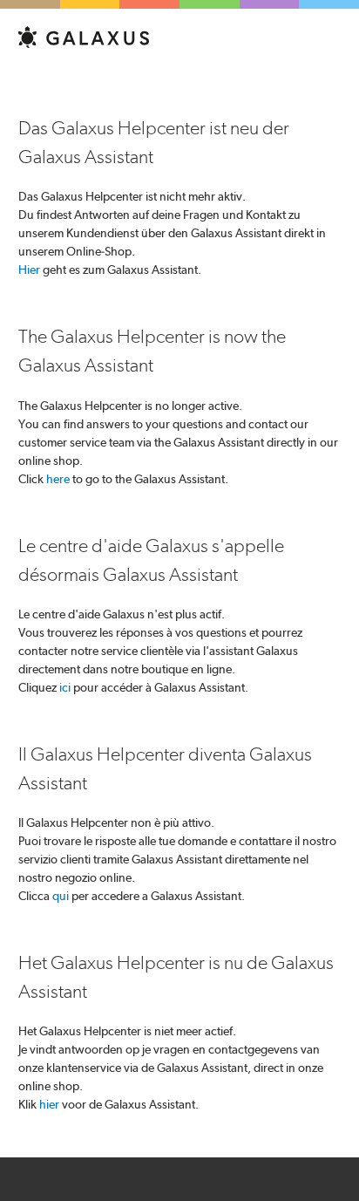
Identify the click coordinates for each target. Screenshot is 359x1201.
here (58, 479)
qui (60, 896)
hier (49, 1104)
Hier (29, 269)
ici (65, 687)
